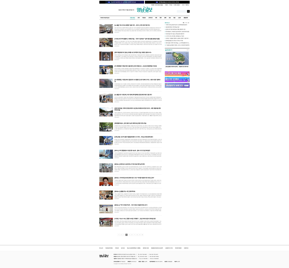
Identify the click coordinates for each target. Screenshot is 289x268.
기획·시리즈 (132, 17)
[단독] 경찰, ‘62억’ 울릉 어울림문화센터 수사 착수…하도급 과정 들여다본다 (133, 137)
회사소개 (101, 248)
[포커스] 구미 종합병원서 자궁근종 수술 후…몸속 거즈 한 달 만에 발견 (132, 150)
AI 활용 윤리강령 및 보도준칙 (157, 248)
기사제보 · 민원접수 (176, 4)
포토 (170, 17)
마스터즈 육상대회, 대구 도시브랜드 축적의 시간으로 (122, 2)
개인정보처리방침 (109, 248)
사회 (156, 17)
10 (142, 234)
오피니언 (150, 17)
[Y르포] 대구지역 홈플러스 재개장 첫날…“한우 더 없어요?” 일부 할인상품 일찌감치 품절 (136, 39)
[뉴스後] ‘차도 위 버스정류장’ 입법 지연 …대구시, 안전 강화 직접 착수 (132, 25)
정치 (161, 17)
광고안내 (123, 248)
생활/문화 (186, 17)
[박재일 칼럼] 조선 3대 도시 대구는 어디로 (167, 2)
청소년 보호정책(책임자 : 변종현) (133, 248)
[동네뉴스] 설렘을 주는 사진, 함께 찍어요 (124, 191)
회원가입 (187, 4)
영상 (174, 17)
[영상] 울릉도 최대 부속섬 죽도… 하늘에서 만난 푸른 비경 (176, 66)
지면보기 (166, 4)
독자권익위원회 (178, 248)
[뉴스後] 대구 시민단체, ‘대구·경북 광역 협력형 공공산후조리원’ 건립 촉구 (133, 95)
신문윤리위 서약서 (169, 248)
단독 (139, 17)
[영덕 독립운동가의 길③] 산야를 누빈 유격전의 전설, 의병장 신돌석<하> (132, 52)
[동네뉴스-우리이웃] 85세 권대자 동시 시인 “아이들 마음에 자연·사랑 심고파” (134, 178)
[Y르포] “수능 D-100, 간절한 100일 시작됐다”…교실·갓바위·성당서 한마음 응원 (134, 219)
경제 (165, 17)
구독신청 (170, 4)
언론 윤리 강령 (146, 248)
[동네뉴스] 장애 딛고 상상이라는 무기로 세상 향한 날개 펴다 (129, 164)
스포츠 (179, 17)
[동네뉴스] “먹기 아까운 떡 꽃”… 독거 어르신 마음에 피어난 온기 (130, 205)
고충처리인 (186, 248)
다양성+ (144, 17)
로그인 (183, 4)
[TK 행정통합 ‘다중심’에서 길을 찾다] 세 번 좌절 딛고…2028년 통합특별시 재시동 (135, 66)
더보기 (188, 49)
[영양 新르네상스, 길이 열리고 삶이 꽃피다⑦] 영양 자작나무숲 (130, 123)
